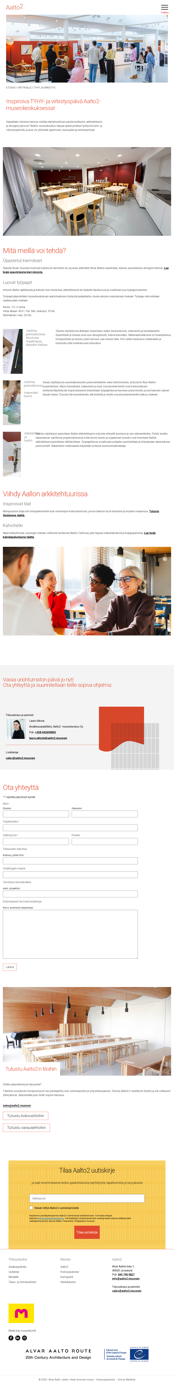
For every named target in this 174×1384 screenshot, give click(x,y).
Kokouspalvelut (69, 1271)
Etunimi (7, 808)
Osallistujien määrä (14, 868)
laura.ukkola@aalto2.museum (48, 738)
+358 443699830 (45, 732)
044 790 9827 (126, 1274)
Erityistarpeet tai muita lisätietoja (22, 901)
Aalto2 (64, 1266)
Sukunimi (77, 808)
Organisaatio (11, 821)
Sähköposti (10, 835)
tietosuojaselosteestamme (51, 1218)
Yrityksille (25, 87)
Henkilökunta (68, 1282)
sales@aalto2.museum (20, 758)
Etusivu (11, 87)
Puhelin (76, 835)
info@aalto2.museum (126, 1278)
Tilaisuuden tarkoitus (15, 849)
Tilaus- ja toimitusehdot (22, 1282)
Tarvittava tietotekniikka (17, 882)
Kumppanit (66, 1277)
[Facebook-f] (10, 1338)
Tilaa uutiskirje (87, 1232)
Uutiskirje (14, 1271)
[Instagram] (24, 1338)
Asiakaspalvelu (17, 1266)
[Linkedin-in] (17, 1338)
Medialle (14, 1277)
